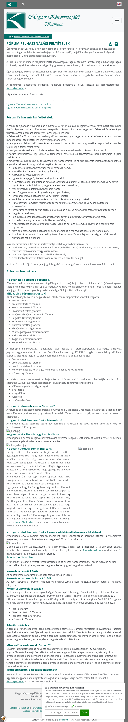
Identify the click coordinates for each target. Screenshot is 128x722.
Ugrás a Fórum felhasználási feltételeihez (28, 104)
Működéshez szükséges (58, 706)
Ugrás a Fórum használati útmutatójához (28, 107)
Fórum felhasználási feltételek (31, 36)
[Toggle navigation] (117, 20)
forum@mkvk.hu (15, 88)
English (119, 4)
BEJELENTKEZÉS (9, 4)
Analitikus (79, 706)
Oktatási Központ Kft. (20, 708)
